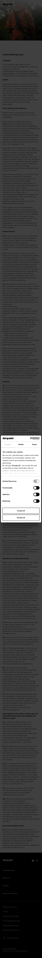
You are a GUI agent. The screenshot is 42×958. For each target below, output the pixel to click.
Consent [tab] (7, 444)
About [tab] (34, 444)
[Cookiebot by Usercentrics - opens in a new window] (30, 438)
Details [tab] (21, 444)
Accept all (21, 511)
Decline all (21, 518)
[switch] (36, 488)
